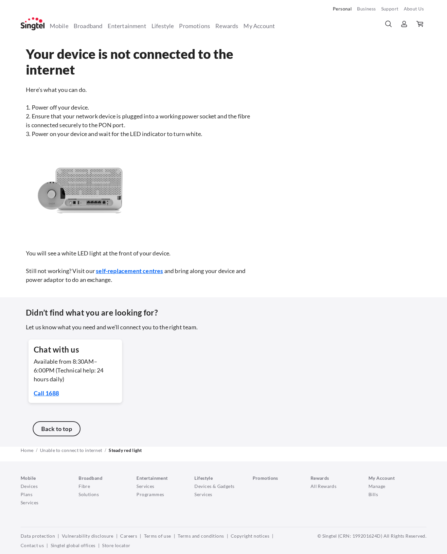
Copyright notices (250, 536)
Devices (29, 486)
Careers (128, 536)
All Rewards (324, 486)
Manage (376, 486)
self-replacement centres (129, 270)
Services (29, 502)
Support (390, 8)
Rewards (226, 25)
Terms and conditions (201, 536)
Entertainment (127, 25)
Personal (342, 8)
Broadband (88, 25)
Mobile (59, 25)
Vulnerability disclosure (88, 536)
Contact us (32, 545)
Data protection (38, 536)
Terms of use (157, 536)
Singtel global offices (73, 545)
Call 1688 (46, 393)
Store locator (116, 545)
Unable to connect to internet (71, 450)
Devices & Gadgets (214, 486)
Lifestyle (163, 25)
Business (366, 8)
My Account (259, 25)
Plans (26, 494)
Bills (373, 494)
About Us (414, 8)
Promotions (194, 25)
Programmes (150, 494)
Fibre (84, 486)
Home (27, 450)
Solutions (89, 494)
